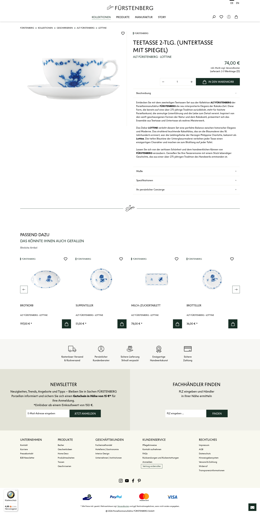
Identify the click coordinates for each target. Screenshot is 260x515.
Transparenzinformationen (211, 470)
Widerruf (203, 466)
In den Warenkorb (221, 81)
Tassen (61, 462)
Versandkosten (123, 506)
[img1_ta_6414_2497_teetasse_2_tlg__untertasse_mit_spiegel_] (73, 78)
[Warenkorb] (236, 17)
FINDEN (217, 413)
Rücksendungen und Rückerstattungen (160, 458)
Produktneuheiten (66, 458)
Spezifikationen (144, 180)
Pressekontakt (26, 453)
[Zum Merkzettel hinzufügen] (123, 33)
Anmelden (147, 462)
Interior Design (102, 453)
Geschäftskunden (109, 439)
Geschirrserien (64, 466)
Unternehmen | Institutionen (108, 458)
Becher (61, 445)
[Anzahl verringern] (163, 82)
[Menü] (16, 491)
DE (231, 3)
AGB (201, 449)
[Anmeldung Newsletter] (252, 507)
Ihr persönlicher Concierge (150, 189)
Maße (139, 171)
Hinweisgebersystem (208, 458)
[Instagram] (121, 480)
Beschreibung (143, 93)
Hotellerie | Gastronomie (107, 449)
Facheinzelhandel (103, 445)
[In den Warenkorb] (66, 323)
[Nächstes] (236, 289)
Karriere (24, 449)
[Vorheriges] (24, 289)
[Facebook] (133, 480)
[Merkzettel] (221, 17)
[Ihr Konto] (229, 17)
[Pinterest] (139, 480)
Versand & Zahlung (208, 462)
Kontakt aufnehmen (151, 449)
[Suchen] (214, 17)
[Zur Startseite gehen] (130, 7)
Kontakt (24, 445)
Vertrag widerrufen (152, 466)
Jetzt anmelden (85, 413)
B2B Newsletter (27, 458)
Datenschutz (205, 453)
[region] (73, 78)
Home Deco (63, 453)
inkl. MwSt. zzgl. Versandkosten (225, 68)
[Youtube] (127, 480)
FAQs (145, 453)
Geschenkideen (65, 449)
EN (237, 3)
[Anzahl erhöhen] (192, 82)
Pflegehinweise (149, 445)
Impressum (204, 445)
